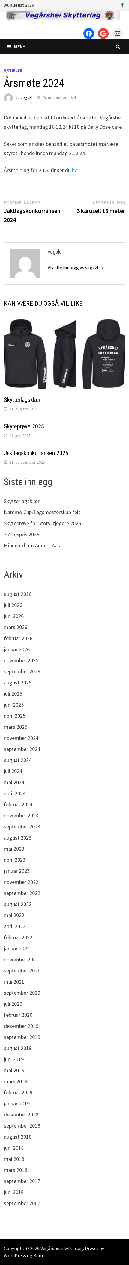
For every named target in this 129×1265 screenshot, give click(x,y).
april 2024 (15, 793)
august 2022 (18, 904)
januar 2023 (17, 870)
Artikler (13, 70)
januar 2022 (17, 948)
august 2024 (18, 760)
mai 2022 (14, 915)
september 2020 (22, 992)
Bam (38, 1255)
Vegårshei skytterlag (61, 1248)
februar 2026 (18, 638)
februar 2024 (18, 804)
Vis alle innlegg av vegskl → (76, 268)
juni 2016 (14, 1192)
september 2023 (22, 826)
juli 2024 (13, 771)
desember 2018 (21, 1114)
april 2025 (15, 715)
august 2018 (18, 1136)
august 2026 (18, 593)
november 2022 (21, 881)
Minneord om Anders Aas (32, 545)
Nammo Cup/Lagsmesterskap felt (42, 512)
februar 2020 (18, 1014)
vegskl (26, 97)
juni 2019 (14, 1059)
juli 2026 (13, 605)
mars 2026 (15, 627)
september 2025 (22, 671)
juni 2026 (14, 616)
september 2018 (22, 1125)
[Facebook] (122, 4)
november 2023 (21, 815)
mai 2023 (14, 848)
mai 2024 (14, 782)
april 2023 (15, 859)
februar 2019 (18, 1092)
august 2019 (18, 1048)
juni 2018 (14, 1147)
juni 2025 (14, 704)
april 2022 (15, 926)
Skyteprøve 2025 (24, 426)
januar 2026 (17, 649)
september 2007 (22, 1203)
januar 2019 (17, 1103)
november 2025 (21, 660)
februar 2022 (18, 937)
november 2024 (21, 737)
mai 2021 (14, 981)
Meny (19, 46)
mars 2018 (15, 1169)
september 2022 (22, 893)
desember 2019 (21, 1025)
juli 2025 (13, 693)
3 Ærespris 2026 (21, 534)
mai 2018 (14, 1158)
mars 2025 (15, 726)
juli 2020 (13, 1003)
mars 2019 (15, 1081)
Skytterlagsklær (22, 399)
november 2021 (21, 959)
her (75, 170)
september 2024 (22, 749)
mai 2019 (14, 1070)
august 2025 (18, 682)
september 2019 (22, 1037)
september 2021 (22, 970)
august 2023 (18, 837)
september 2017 (22, 1181)
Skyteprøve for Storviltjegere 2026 (42, 523)
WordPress (15, 1255)
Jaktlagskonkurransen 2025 (36, 453)
